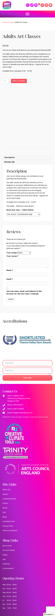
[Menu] (27, 14)
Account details (9, 550)
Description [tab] (9, 157)
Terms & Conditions (10, 530)
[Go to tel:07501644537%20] (28, 5)
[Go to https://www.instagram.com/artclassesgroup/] (46, 5)
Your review (12, 256)
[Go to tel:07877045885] (32, 5)
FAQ (4, 512)
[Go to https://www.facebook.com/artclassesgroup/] (42, 5)
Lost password (8, 568)
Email (10, 279)
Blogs (5, 517)
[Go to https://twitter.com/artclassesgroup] (39, 4)
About (5, 508)
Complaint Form (9, 521)
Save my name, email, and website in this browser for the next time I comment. (24, 292)
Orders (5, 554)
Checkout (6, 563)
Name (10, 270)
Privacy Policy (8, 526)
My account (7, 545)
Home (5, 22)
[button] (6, 339)
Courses (11, 22)
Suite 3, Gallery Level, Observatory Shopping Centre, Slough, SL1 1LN (19, 398)
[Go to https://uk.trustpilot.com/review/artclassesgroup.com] (50, 5)
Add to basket (19, 81)
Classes (5, 494)
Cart (4, 559)
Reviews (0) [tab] (9, 162)
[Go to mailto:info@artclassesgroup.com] (36, 5)
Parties (5, 503)
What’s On (6, 489)
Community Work (9, 498)
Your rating (12, 253)
